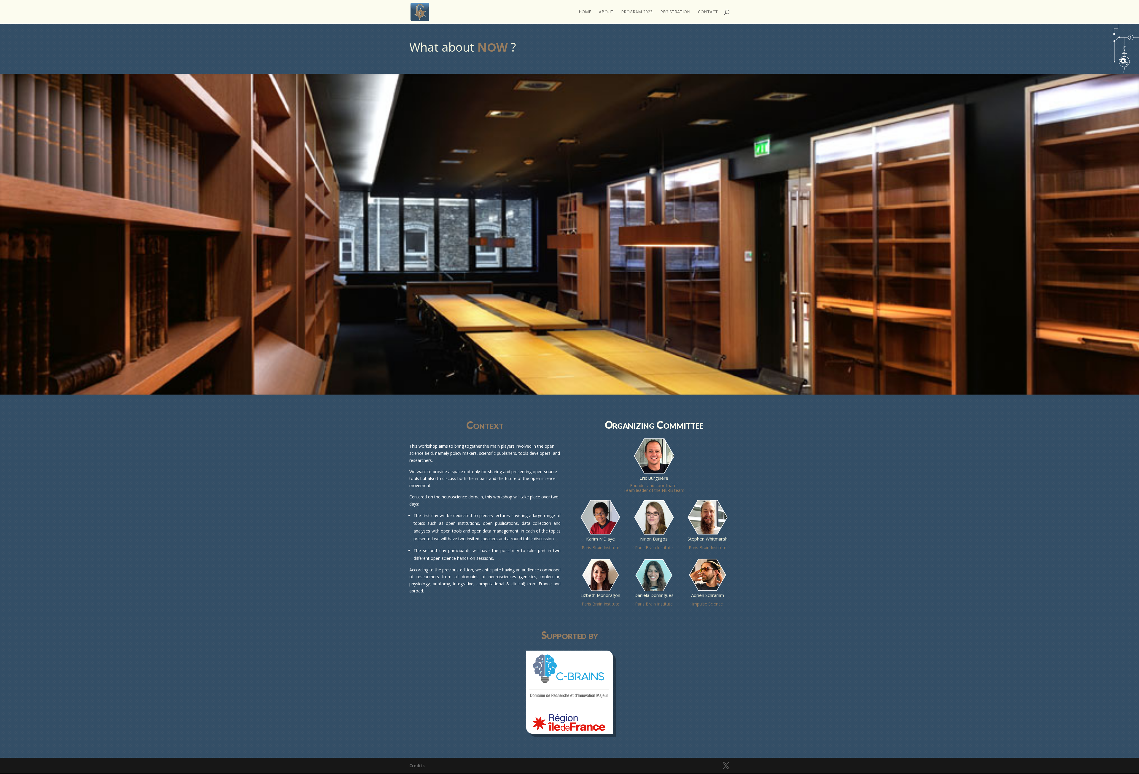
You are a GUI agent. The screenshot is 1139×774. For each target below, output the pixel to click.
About (606, 12)
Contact (708, 12)
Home (585, 12)
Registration (675, 12)
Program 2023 (637, 12)
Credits (417, 765)
